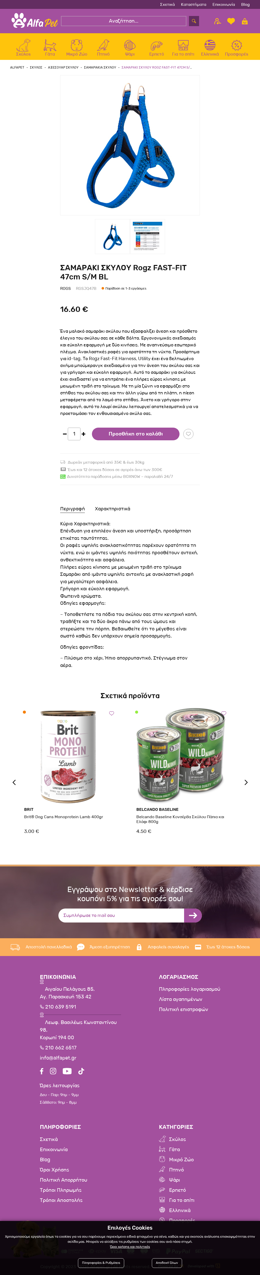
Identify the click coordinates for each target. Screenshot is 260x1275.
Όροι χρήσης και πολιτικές (130, 1247)
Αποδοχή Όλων (167, 1263)
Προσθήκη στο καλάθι (136, 434)
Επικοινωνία (224, 4)
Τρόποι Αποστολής (61, 1200)
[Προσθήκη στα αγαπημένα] (188, 434)
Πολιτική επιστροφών (183, 1009)
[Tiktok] (81, 1072)
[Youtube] (67, 1072)
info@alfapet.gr (58, 1058)
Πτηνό (176, 1170)
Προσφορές (182, 1220)
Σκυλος (36, 67)
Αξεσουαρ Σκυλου (63, 67)
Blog (245, 4)
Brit (29, 809)
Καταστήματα (193, 4)
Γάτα (174, 1149)
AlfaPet (17, 67)
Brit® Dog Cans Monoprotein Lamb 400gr (63, 816)
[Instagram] (53, 1072)
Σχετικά (167, 4)
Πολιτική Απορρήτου (63, 1180)
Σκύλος (177, 1139)
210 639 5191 (60, 1007)
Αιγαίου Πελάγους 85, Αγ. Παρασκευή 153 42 (67, 993)
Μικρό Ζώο (181, 1159)
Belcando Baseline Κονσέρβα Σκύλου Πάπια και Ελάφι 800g (180, 819)
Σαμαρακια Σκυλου (100, 67)
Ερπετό (177, 1190)
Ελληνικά (179, 1210)
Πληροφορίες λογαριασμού (189, 989)
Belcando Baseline (157, 809)
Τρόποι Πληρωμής (61, 1190)
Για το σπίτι (181, 1200)
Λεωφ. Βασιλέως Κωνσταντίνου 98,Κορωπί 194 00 (78, 1030)
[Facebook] (41, 1072)
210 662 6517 (60, 1048)
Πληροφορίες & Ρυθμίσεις (101, 1263)
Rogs (65, 288)
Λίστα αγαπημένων (180, 999)
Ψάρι (174, 1180)
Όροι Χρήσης (54, 1170)
